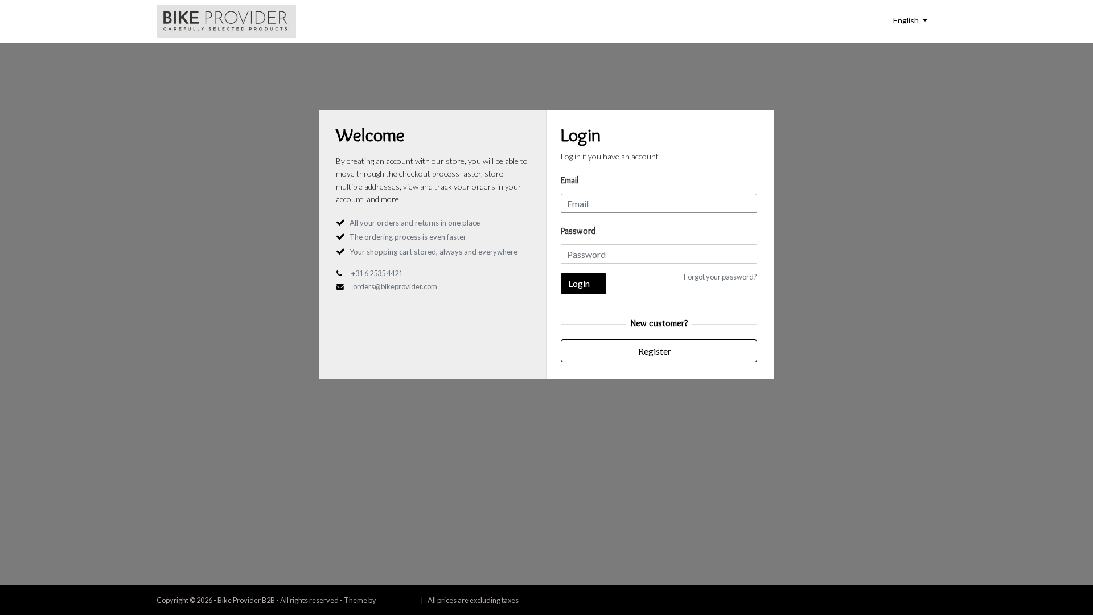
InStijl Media (396, 600)
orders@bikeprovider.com (395, 286)
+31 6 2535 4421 (376, 273)
